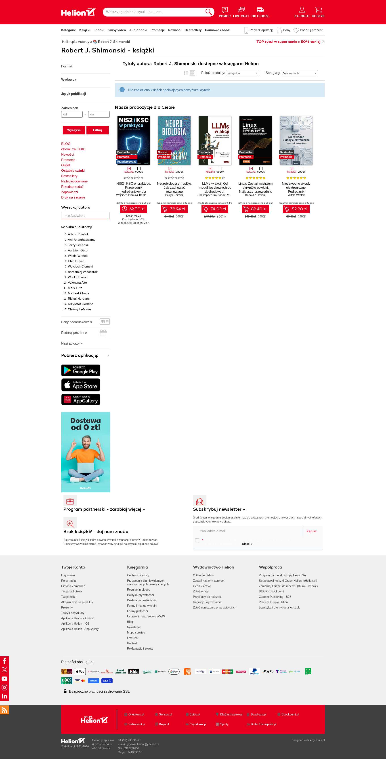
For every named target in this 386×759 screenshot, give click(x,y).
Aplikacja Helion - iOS (75, 623)
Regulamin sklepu (138, 589)
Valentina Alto (77, 282)
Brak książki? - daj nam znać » (96, 531)
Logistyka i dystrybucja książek (279, 607)
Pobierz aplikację (262, 30)
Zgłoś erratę (200, 591)
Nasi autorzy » (71, 343)
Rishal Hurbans (79, 298)
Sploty (224, 724)
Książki (84, 30)
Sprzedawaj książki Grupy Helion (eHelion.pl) (288, 580)
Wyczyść (74, 130)
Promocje (158, 30)
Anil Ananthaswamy (81, 239)
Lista (186, 73)
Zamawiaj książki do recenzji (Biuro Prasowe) (288, 586)
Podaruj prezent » (74, 333)
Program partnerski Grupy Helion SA (282, 575)
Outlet (65, 165)
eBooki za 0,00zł (73, 149)
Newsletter (134, 627)
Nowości (174, 30)
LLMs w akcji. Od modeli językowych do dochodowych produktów (215, 189)
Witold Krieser (78, 277)
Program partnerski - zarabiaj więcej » (104, 509)
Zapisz (312, 531)
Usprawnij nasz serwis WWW (146, 616)
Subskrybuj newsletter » (219, 509)
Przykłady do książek (207, 596)
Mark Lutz (75, 288)
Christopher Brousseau (211, 195)
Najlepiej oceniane (74, 181)
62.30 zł (137, 209)
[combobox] (242, 73)
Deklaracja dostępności (142, 600)
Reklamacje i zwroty (140, 648)
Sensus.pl (165, 714)
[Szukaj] (208, 12)
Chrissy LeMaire (79, 309)
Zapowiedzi (69, 192)
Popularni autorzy (76, 227)
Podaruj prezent (311, 30)
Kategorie (68, 30)
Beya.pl (164, 724)
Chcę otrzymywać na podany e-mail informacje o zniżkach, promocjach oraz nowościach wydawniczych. (246, 542)
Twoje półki (68, 596)
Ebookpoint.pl (290, 714)
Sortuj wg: (273, 73)
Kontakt (132, 643)
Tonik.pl (320, 740)
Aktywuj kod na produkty (77, 602)
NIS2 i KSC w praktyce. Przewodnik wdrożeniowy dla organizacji (133, 189)
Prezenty (67, 607)
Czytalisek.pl (198, 724)
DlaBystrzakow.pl (231, 714)
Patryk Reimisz (174, 195)
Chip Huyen (76, 261)
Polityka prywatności (140, 595)
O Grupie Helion (203, 575)
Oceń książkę (202, 586)
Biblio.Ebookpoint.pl (264, 724)
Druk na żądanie (73, 197)
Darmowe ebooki (218, 30)
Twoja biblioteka (71, 591)
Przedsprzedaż (72, 186)
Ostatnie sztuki (73, 170)
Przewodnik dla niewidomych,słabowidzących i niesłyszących (148, 582)
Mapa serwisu (136, 632)
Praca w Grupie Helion (273, 602)
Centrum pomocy (138, 575)
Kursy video (117, 30)
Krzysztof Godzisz (80, 304)
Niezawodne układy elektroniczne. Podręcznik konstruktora (296, 189)
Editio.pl (195, 714)
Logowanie (68, 575)
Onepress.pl (136, 714)
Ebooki (99, 30)
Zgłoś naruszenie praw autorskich (214, 607)
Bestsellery (193, 30)
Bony (286, 30)
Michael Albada (78, 293)
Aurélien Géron (78, 250)
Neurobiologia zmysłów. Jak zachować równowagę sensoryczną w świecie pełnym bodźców (174, 191)
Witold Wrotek (78, 255)
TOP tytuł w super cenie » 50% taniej (288, 42)
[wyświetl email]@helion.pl (143, 744)
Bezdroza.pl (258, 714)
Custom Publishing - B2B (275, 596)
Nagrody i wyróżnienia (207, 602)
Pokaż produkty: (213, 73)
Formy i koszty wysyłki (142, 605)
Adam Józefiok (78, 234)
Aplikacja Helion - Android (77, 618)
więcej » (247, 544)
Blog (130, 621)
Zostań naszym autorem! (209, 580)
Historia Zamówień (73, 586)
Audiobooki (138, 30)
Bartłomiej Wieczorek (83, 272)
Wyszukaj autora (75, 207)
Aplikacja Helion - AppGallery (80, 629)
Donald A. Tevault (255, 195)
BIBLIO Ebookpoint (271, 591)
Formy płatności (137, 611)
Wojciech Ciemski (80, 266)
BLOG (66, 144)
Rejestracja (68, 580)
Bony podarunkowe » (76, 322)
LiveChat (132, 638)
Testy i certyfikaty (72, 613)
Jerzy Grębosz (78, 245)
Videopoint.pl (136, 724)
